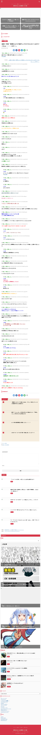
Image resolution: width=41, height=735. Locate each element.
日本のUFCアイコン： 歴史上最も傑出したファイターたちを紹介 (21, 653)
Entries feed (3, 717)
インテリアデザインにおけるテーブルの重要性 (17, 668)
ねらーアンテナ (4, 698)
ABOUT (18, 727)
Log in (2, 716)
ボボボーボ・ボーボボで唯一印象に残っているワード (23, 432)
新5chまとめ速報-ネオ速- (20, 5)
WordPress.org (4, 720)
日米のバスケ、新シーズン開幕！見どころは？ (17, 660)
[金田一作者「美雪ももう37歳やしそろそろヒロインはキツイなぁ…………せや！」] (22, 50)
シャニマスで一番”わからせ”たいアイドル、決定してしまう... (23, 509)
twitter (21, 727)
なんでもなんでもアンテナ (6, 708)
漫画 (6, 443)
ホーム (14, 727)
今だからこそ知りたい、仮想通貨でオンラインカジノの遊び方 (20, 675)
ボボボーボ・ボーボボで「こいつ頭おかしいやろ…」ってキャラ (24, 499)
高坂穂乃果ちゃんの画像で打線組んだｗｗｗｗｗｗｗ (14, 529)
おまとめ (2, 706)
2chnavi (2, 703)
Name (3, 465)
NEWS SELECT (4, 710)
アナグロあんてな (4, 701)
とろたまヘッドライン (5, 711)
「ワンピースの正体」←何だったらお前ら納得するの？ (22, 479)
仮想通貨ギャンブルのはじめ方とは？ (15, 683)
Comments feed (4, 719)
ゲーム (4, 443)
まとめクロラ (3, 699)
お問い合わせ (26, 727)
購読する (4, 535)
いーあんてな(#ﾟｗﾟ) (5, 700)
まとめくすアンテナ (4, 712)
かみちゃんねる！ (4, 704)
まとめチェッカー (4, 707)
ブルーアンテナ (4, 705)
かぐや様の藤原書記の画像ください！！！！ (21, 422)
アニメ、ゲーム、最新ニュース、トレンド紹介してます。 (20, 731)
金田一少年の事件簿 (6, 444)
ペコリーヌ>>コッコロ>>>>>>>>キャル (12, 531)
